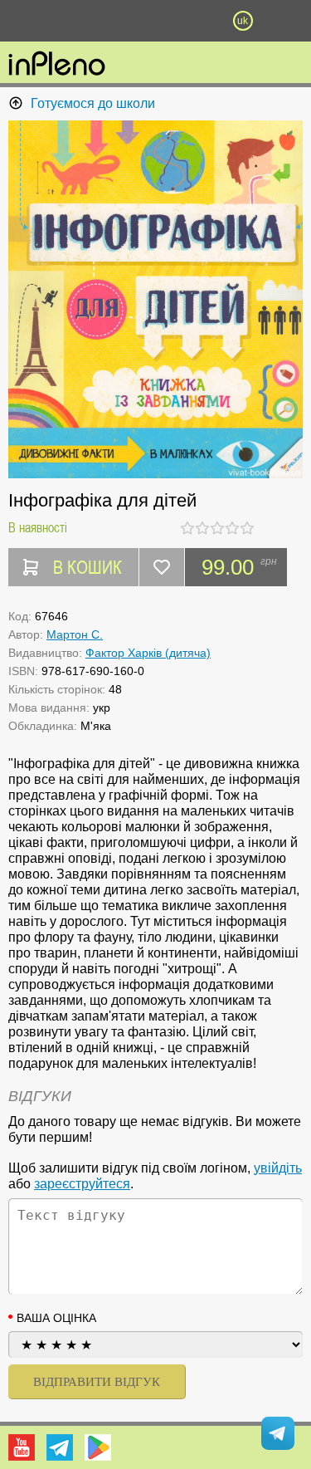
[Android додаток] (98, 1447)
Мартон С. (74, 634)
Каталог (23, 21)
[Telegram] (59, 1447)
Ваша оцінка (56, 1318)
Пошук (112, 21)
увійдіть (278, 1168)
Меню (69, 21)
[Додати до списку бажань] (161, 567)
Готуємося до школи (93, 103)
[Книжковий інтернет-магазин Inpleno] (56, 65)
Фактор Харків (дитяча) (148, 652)
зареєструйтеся (82, 1184)
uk (242, 21)
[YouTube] (21, 1447)
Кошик (199, 21)
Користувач (156, 21)
